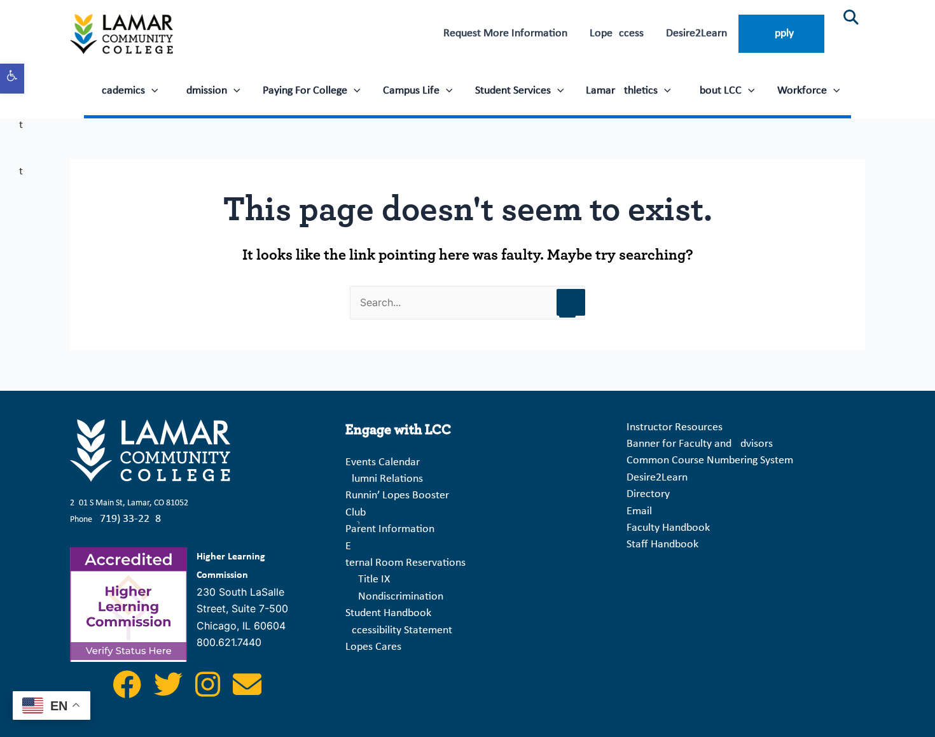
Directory (648, 494)
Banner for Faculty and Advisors (700, 444)
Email (639, 511)
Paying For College (305, 90)
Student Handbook (388, 613)
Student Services (513, 90)
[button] (12, 79)
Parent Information (389, 529)
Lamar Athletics (622, 90)
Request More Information (505, 33)
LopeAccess (617, 33)
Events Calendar (382, 462)
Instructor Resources (675, 427)
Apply (781, 33)
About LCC (717, 90)
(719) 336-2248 (129, 519)
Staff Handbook (662, 544)
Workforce (802, 90)
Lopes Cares (373, 647)
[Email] (247, 692)
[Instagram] (209, 692)
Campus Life (411, 90)
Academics (120, 90)
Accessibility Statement (398, 630)
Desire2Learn (696, 33)
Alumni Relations (384, 479)
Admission (203, 90)
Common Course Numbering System (710, 460)
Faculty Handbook (668, 528)
